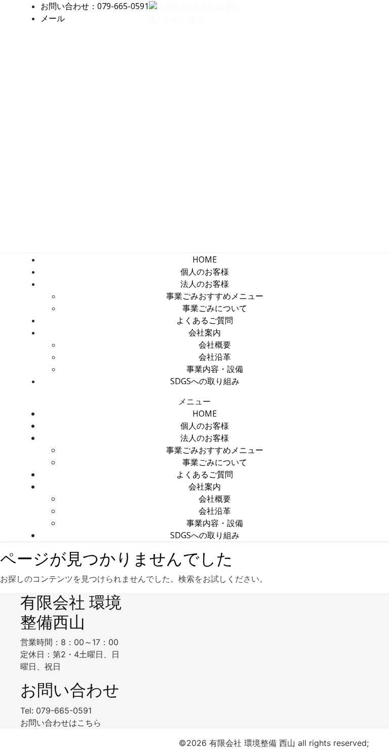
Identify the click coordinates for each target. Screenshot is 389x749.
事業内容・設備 (214, 368)
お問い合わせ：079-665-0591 (95, 6)
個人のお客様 (204, 271)
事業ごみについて (214, 308)
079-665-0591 (64, 710)
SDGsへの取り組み (205, 381)
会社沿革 (215, 356)
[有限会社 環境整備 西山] (195, 6)
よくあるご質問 (204, 320)
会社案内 (204, 332)
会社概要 (215, 344)
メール (53, 18)
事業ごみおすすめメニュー (214, 296)
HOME (204, 259)
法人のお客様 (204, 283)
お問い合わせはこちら (60, 723)
